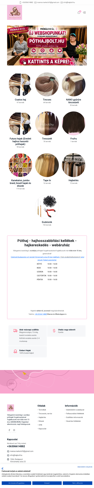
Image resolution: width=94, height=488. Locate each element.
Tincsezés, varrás (45, 414)
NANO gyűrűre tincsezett (73, 101)
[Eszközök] (47, 207)
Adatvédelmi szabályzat (75, 410)
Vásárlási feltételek (73, 421)
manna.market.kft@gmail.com (48, 2)
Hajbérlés (74, 180)
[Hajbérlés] (74, 165)
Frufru (73, 138)
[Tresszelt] (47, 123)
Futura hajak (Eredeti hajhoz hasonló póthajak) (20, 141)
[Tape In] (47, 165)
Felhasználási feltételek (75, 414)
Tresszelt (47, 138)
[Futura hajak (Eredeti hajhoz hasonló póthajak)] (20, 123)
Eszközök (47, 222)
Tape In (47, 180)
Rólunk (41, 421)
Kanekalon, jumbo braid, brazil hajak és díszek (20, 183)
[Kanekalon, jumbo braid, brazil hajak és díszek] (20, 165)
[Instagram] (14, 430)
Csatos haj (20, 99)
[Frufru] (74, 123)
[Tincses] (47, 84)
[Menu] (84, 12)
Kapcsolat (42, 429)
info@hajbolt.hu (69, 2)
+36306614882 (27, 2)
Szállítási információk (74, 417)
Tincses (47, 99)
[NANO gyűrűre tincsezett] (74, 84)
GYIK (40, 425)
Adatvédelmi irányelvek (84, 467)
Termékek (42, 410)
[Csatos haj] (20, 84)
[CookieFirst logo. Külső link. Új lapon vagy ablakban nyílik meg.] (2, 469)
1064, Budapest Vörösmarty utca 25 (18, 460)
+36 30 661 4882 (41, 314)
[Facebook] (9, 430)
